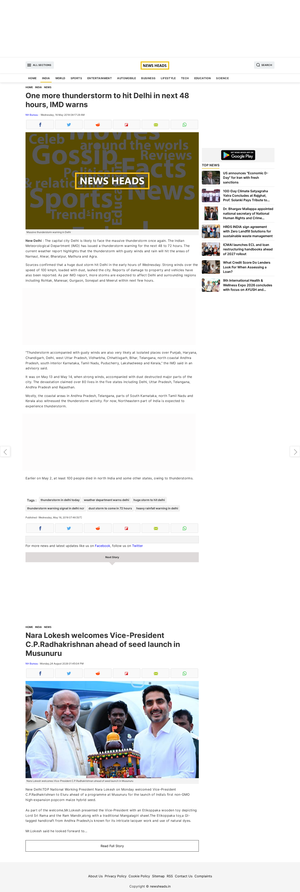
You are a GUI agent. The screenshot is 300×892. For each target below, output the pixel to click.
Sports (76, 78)
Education (202, 78)
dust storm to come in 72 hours (110, 508)
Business (148, 78)
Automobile (126, 78)
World (60, 78)
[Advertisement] (150, 28)
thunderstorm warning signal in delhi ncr (55, 508)
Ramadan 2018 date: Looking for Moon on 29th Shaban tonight (295, 451)
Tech (185, 78)
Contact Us (183, 876)
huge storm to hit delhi (149, 500)
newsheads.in (160, 886)
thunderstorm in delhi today (60, 500)
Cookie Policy (139, 876)
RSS (170, 876)
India (46, 78)
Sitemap (158, 876)
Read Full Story (112, 846)
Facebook (102, 546)
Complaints (203, 876)
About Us (95, 876)
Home (32, 78)
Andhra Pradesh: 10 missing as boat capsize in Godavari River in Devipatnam (5, 451)
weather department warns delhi (106, 500)
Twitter (137, 546)
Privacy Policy (116, 876)
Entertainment (99, 78)
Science (222, 78)
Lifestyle (168, 78)
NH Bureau (32, 114)
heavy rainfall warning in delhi (157, 508)
